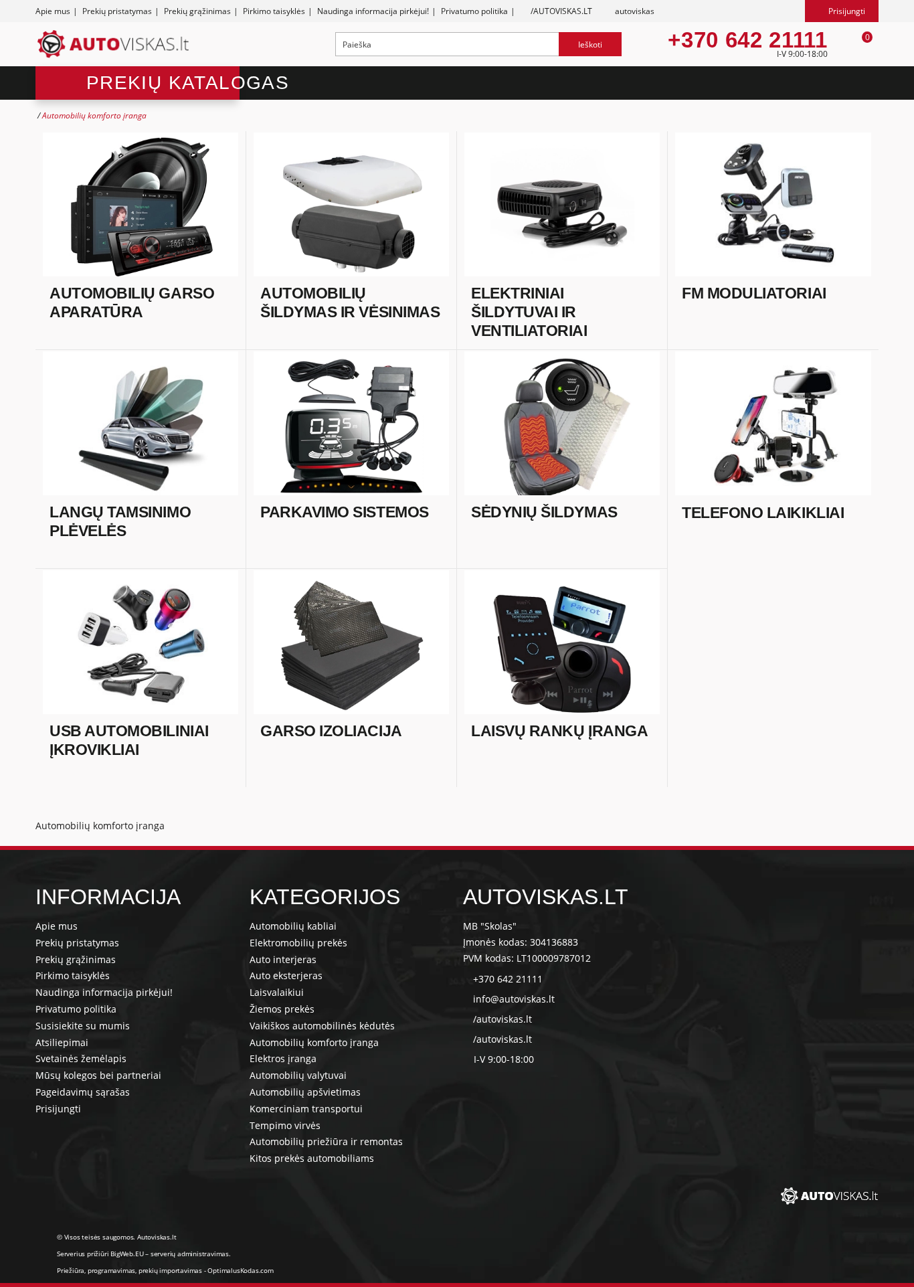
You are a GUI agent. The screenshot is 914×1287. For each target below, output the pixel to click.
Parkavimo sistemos (344, 512)
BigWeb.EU (126, 1253)
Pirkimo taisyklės (274, 11)
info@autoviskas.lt (514, 999)
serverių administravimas (190, 1253)
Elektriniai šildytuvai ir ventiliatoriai (529, 311)
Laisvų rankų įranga (559, 731)
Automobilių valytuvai (298, 1075)
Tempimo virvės (285, 1125)
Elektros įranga (283, 1058)
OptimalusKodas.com (240, 1270)
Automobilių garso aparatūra (132, 302)
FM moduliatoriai (754, 293)
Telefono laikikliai (763, 512)
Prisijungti (58, 1108)
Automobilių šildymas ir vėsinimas (350, 302)
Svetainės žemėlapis (80, 1058)
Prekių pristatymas (117, 11)
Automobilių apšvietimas (305, 1092)
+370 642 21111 (747, 40)
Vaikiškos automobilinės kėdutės (322, 1025)
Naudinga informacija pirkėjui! (373, 11)
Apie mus (52, 11)
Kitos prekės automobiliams (312, 1158)
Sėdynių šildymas (544, 512)
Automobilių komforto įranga (314, 1042)
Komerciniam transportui (306, 1108)
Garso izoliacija (331, 731)
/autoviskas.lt (502, 1019)
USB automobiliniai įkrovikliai (129, 740)
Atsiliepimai (61, 1042)
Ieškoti (590, 44)
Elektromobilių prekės (298, 942)
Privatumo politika (474, 11)
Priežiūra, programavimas (96, 1270)
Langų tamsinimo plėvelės (120, 521)
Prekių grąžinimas (197, 11)
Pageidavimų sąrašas (82, 1092)
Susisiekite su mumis (82, 1025)
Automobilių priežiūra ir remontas (326, 1141)
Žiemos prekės (282, 1009)
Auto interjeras (283, 959)
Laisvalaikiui (277, 992)
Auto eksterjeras (286, 975)
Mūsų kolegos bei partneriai (98, 1075)
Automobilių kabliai (293, 926)
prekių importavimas (170, 1270)
